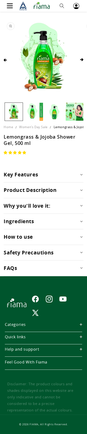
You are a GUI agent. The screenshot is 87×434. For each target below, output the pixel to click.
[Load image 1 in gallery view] (14, 112)
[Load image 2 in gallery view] (34, 112)
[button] (16, 152)
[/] (36, 6)
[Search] (62, 5)
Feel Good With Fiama (26, 362)
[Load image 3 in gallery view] (54, 112)
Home (8, 127)
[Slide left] (5, 60)
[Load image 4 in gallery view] (75, 112)
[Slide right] (81, 60)
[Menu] (9, 5)
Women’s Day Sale (33, 127)
